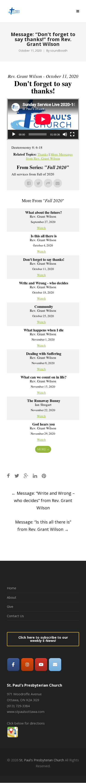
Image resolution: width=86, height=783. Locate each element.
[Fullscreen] (72, 134)
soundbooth (58, 50)
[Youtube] (41, 664)
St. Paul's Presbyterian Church (41, 760)
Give (10, 606)
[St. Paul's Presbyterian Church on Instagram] (27, 664)
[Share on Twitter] (16, 475)
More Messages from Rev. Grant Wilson (49, 156)
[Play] (13, 134)
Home (11, 588)
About (11, 597)
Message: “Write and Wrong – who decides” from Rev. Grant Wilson (43, 500)
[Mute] (65, 134)
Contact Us (15, 616)
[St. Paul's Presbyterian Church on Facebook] (13, 664)
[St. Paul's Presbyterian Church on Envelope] (55, 664)
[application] (43, 119)
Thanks (42, 154)
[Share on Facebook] (8, 475)
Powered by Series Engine (43, 461)
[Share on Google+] (26, 475)
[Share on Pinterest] (44, 475)
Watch (41, 227)
